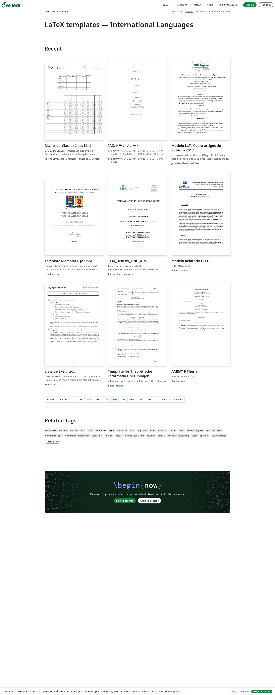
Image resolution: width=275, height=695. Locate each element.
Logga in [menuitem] (266, 4)
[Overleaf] (11, 5)
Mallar (189, 11)
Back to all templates (57, 11)
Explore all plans (149, 500)
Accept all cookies (261, 691)
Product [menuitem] (166, 4)
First (51, 399)
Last (178, 399)
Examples (201, 11)
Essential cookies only (239, 691)
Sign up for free (124, 500)
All (181, 11)
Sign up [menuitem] (250, 4)
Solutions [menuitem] (182, 4)
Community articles (219, 11)
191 (123, 399)
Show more (52, 441)
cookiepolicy (174, 691)
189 (106, 399)
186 (80, 399)
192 (132, 399)
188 (97, 399)
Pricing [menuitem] (209, 4)
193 (140, 399)
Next (166, 399)
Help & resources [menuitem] (227, 4)
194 (149, 399)
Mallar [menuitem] (197, 4)
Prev (63, 399)
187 (89, 399)
